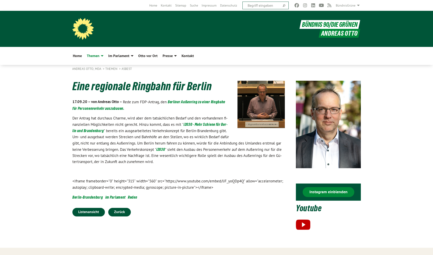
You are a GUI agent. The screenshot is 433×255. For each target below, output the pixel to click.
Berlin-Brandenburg (87, 197)
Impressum (209, 5)
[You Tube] (321, 5)
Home (153, 5)
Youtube (309, 208)
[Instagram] (305, 5)
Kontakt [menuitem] (188, 55)
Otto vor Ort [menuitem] (148, 55)
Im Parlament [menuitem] (118, 55)
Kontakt (166, 5)
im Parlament (115, 197)
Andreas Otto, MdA (87, 69)
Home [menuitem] (77, 55)
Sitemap (180, 5)
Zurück (119, 211)
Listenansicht (88, 211)
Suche (194, 5)
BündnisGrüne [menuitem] (345, 5)
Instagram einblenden (328, 191)
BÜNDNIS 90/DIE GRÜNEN (330, 24)
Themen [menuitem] (93, 55)
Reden (132, 197)
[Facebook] (297, 5)
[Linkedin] (313, 5)
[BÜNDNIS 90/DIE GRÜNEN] (83, 29)
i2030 (160, 149)
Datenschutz (228, 5)
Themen (111, 69)
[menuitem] (153, 5)
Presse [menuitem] (168, 55)
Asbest (127, 69)
